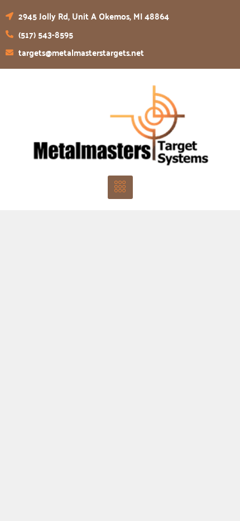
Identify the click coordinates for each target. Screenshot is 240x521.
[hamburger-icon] (120, 187)
